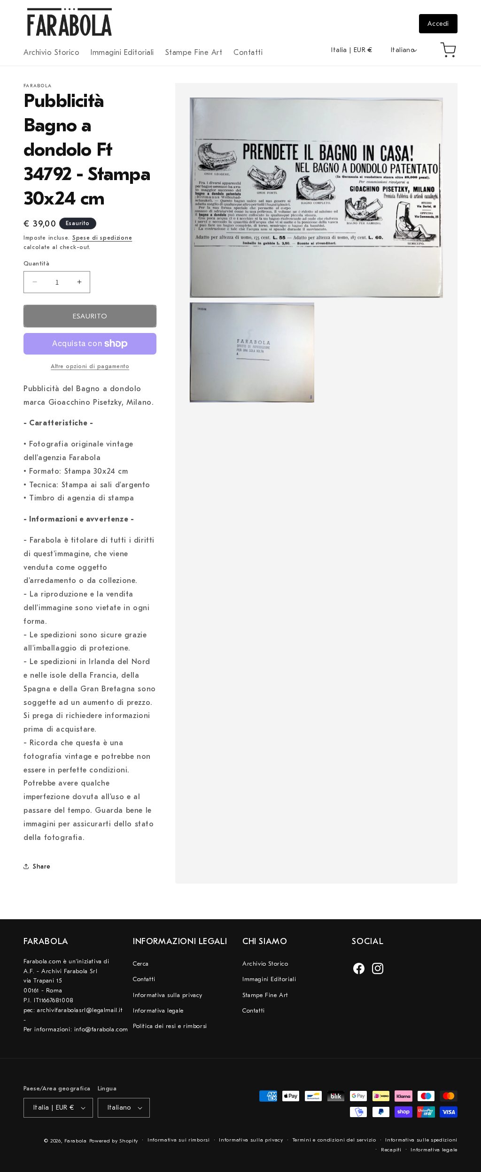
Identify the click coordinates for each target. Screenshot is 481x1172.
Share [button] (42, 866)
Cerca (141, 963)
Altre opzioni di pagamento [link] (90, 366)
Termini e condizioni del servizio (334, 1140)
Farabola (75, 1141)
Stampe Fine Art (265, 994)
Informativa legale (158, 1010)
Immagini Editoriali (269, 979)
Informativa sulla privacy (167, 994)
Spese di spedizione (102, 237)
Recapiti (391, 1150)
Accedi (438, 24)
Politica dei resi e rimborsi (170, 1025)
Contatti (144, 979)
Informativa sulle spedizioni (421, 1140)
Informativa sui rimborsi (178, 1140)
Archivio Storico (265, 963)
